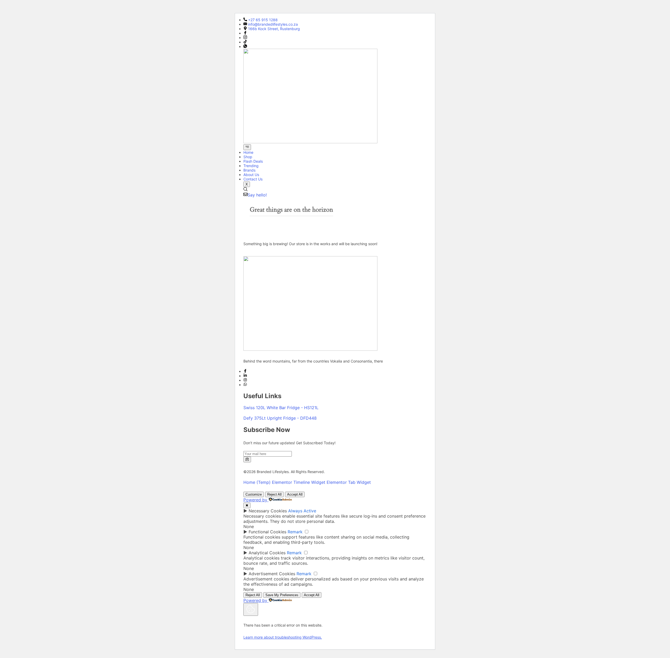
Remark (295, 531)
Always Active (302, 510)
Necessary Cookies (268, 510)
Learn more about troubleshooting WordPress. (282, 637)
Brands (249, 170)
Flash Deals (253, 161)
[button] (245, 189)
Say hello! (257, 195)
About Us (251, 174)
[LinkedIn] (245, 376)
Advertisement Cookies (272, 573)
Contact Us (253, 179)
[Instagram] (245, 37)
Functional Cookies (267, 531)
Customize (253, 494)
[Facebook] (245, 33)
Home (248, 152)
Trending (251, 165)
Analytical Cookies (267, 552)
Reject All (274, 494)
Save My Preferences (281, 595)
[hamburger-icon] (247, 147)
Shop (247, 157)
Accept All (295, 494)
